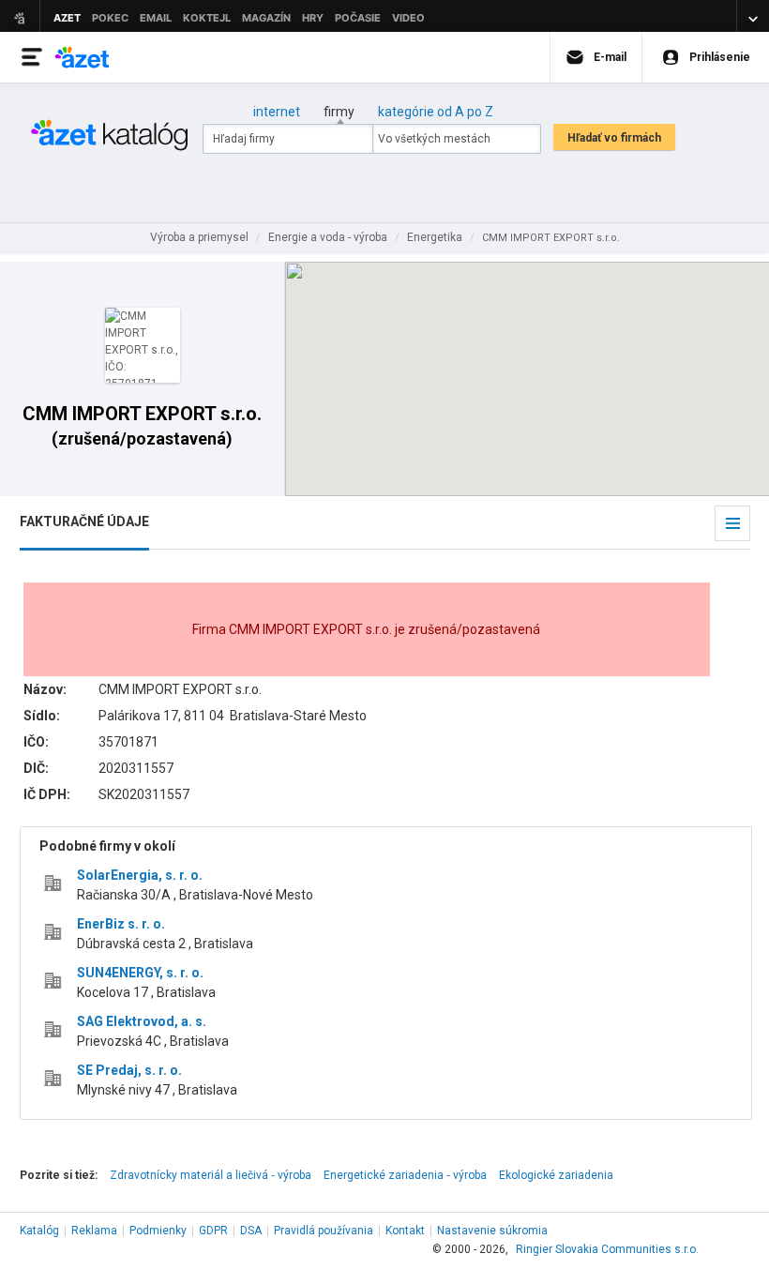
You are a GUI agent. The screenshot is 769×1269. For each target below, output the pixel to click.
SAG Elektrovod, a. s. (141, 1021)
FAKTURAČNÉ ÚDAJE (84, 521)
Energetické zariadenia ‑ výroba (405, 1175)
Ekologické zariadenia (556, 1175)
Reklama (94, 1230)
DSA (251, 1230)
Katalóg (39, 1230)
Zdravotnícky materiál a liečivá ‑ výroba (210, 1175)
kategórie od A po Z (435, 111)
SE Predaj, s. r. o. (129, 1070)
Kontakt (405, 1230)
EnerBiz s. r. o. (121, 923)
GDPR (213, 1230)
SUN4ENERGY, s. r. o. (140, 972)
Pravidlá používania (323, 1230)
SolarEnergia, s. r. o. (140, 875)
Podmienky (158, 1230)
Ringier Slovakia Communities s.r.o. (607, 1249)
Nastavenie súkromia (492, 1230)
